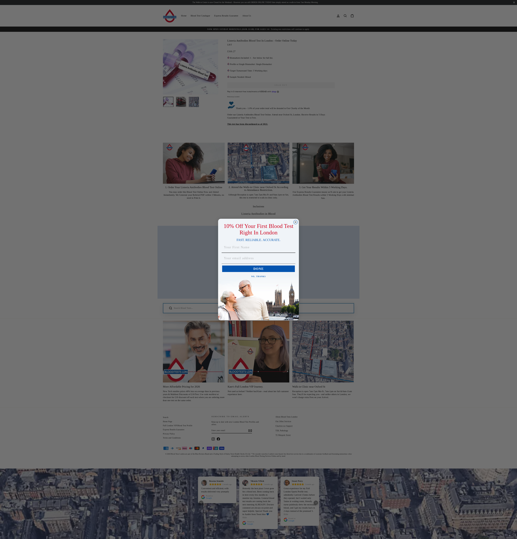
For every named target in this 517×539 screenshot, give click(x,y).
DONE (258, 269)
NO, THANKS (258, 276)
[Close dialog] (296, 222)
